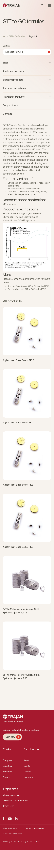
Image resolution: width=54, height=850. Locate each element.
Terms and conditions (35, 828)
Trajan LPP (8, 806)
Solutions (7, 772)
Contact (8, 749)
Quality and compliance (12, 834)
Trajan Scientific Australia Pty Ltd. (33, 842)
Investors (28, 777)
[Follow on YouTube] (10, 819)
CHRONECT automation (15, 800)
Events (27, 766)
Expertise (7, 766)
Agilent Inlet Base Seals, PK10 (18, 360)
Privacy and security (11, 828)
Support (7, 777)
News (26, 761)
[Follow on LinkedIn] (16, 819)
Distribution (31, 749)
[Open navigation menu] (49, 5)
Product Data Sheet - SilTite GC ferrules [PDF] (28, 286)
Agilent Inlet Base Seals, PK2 (18, 485)
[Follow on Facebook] (3, 819)
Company (7, 761)
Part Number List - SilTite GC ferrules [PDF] (27, 289)
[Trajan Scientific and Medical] (15, 5)
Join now (10, 737)
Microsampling (11, 795)
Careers (27, 772)
